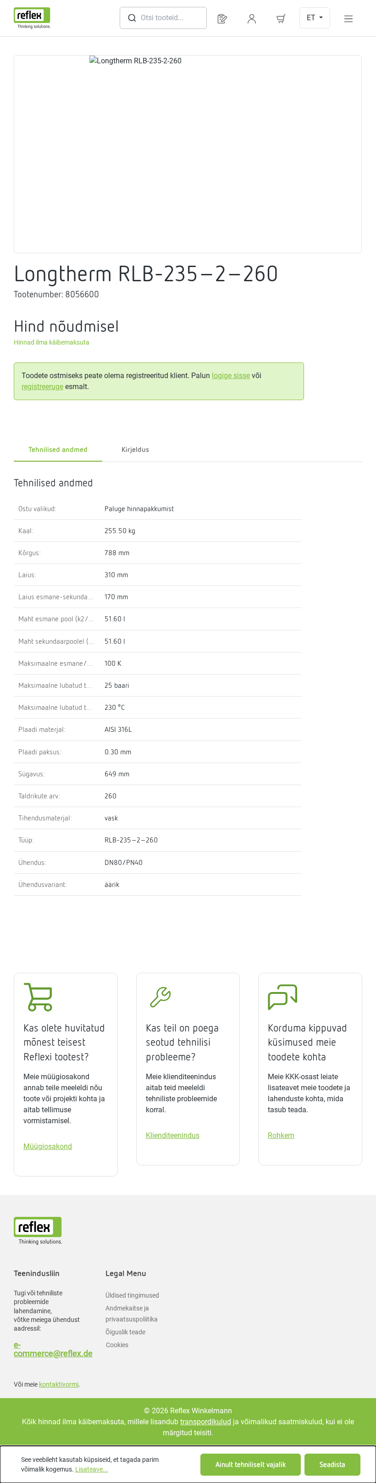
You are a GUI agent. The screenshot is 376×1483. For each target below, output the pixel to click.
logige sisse (231, 375)
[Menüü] (348, 18)
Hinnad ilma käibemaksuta (51, 342)
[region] (188, 154)
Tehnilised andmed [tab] (58, 449)
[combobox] (163, 18)
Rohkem (281, 1135)
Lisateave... (91, 1469)
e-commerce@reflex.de (50, 1349)
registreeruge (42, 386)
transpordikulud (205, 1421)
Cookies (117, 1345)
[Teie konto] (252, 18)
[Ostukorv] (281, 18)
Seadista (332, 1464)
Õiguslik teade (125, 1332)
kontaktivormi (58, 1384)
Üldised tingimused (132, 1295)
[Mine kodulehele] (32, 18)
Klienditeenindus (172, 1135)
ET (312, 17)
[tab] (135, 450)
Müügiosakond (47, 1146)
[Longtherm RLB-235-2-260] (188, 154)
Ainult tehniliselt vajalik (251, 1464)
